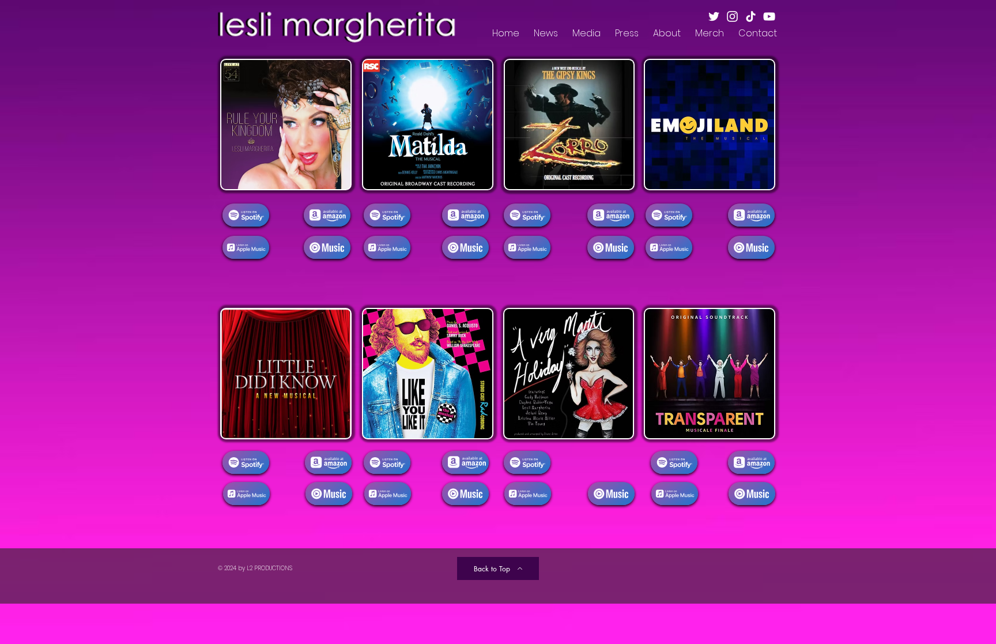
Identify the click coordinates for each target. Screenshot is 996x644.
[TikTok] (751, 16)
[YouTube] (769, 16)
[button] (545, 33)
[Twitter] (714, 16)
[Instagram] (732, 16)
